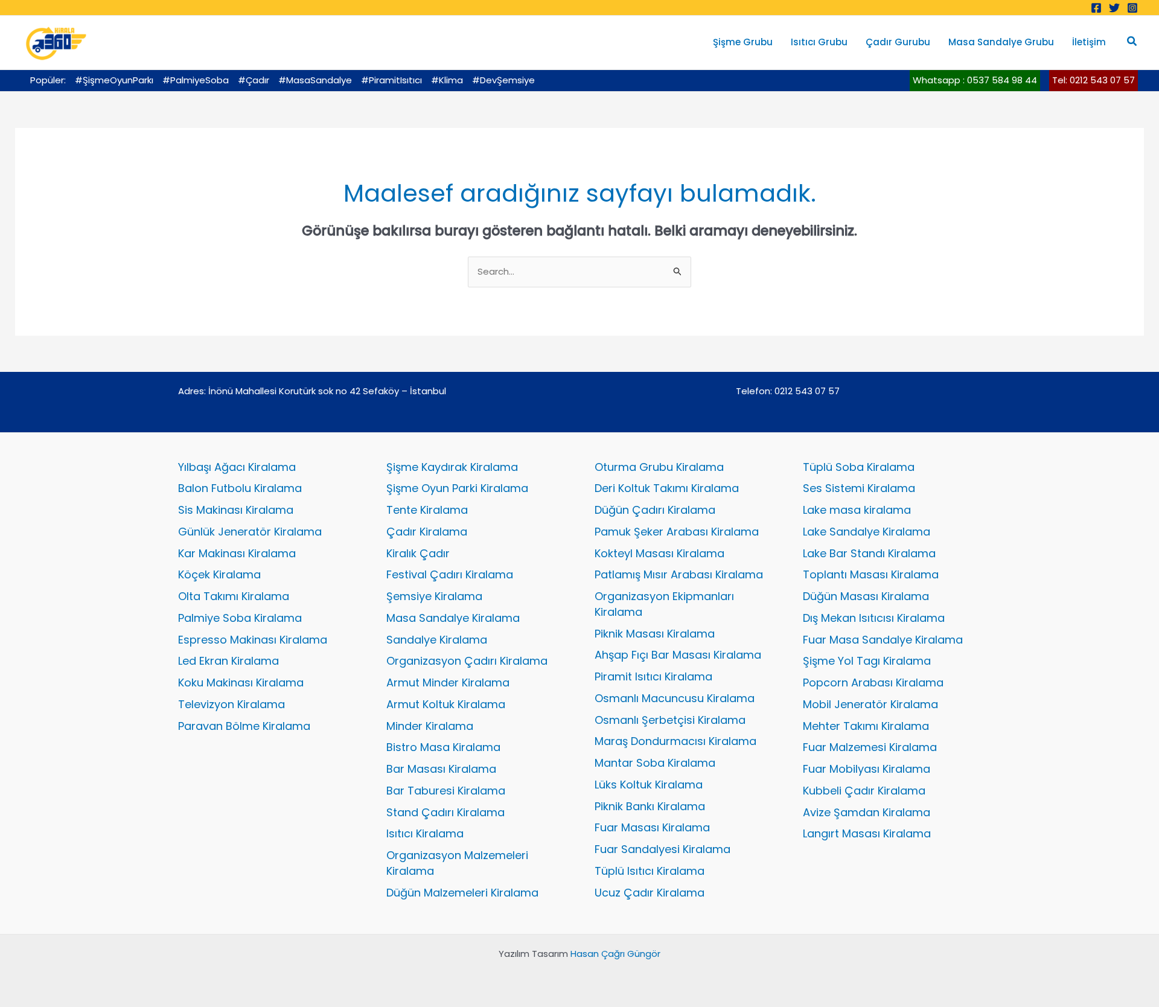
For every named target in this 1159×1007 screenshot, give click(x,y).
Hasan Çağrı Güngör (615, 953)
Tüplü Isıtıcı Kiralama (649, 870)
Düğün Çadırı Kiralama (655, 509)
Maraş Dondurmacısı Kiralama (675, 741)
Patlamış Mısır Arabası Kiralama (679, 574)
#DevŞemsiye (503, 80)
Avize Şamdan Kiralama (866, 812)
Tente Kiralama (427, 509)
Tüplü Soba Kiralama (859, 467)
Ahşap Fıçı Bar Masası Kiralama (678, 654)
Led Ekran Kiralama (228, 660)
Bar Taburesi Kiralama (445, 790)
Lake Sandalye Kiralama (866, 531)
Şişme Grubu (743, 42)
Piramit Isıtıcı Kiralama (653, 676)
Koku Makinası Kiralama (241, 682)
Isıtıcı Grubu (819, 42)
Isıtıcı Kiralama (425, 833)
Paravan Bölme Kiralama (244, 726)
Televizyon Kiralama (231, 704)
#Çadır (253, 80)
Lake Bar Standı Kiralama (869, 553)
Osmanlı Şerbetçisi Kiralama (670, 719)
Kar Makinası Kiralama (237, 553)
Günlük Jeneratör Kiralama (250, 531)
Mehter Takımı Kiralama (866, 726)
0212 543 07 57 (807, 391)
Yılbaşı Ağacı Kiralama (237, 467)
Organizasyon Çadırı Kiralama (467, 660)
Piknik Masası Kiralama (655, 633)
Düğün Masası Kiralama (866, 596)
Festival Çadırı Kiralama (449, 574)
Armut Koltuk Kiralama (445, 704)
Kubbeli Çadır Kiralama (864, 790)
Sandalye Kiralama (436, 639)
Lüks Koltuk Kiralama (649, 784)
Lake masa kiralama (857, 509)
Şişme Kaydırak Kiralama (452, 467)
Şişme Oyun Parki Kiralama (457, 488)
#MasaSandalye (315, 80)
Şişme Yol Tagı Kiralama (867, 660)
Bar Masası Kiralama (441, 768)
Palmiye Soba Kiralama (240, 617)
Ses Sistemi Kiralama (859, 488)
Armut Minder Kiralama (447, 682)
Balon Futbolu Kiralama (240, 488)
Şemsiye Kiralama (434, 596)
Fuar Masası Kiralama (652, 827)
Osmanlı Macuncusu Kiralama (675, 698)
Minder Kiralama (429, 726)
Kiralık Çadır (418, 553)
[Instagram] (1132, 7)
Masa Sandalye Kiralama (453, 617)
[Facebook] (1096, 7)
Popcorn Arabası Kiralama (873, 682)
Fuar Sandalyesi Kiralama (662, 849)
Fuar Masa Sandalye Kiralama (883, 639)
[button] (1132, 42)
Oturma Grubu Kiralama (659, 467)
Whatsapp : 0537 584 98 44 (975, 80)
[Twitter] (1114, 7)
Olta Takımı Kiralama (233, 596)
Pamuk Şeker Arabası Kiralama (677, 531)
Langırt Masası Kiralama (867, 833)
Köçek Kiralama (219, 574)
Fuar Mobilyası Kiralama (866, 768)
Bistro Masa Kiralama (443, 747)
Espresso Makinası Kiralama (252, 639)
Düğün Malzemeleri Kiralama (462, 892)
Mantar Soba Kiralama (655, 762)
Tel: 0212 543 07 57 (1093, 80)
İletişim (1089, 42)
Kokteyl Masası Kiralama (659, 553)
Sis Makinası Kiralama (235, 509)
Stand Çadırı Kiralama (445, 812)
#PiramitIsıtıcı (391, 80)
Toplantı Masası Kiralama (871, 574)
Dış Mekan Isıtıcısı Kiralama (874, 617)
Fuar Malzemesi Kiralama (870, 747)
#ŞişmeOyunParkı (114, 80)
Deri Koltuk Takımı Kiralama (667, 488)
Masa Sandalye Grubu (1001, 42)
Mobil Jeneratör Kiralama (870, 704)
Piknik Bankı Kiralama (650, 806)
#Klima (447, 80)
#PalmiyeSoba (195, 80)
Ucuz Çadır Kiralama (649, 892)
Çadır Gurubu (898, 42)
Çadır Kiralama (426, 531)
